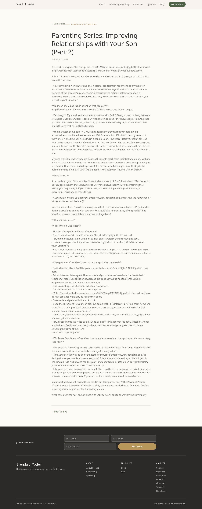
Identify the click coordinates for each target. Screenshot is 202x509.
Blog (162, 4)
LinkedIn (160, 479)
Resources (138, 4)
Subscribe (137, 446)
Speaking (151, 4)
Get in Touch (177, 4)
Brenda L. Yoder (25, 4)
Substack (160, 487)
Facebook (160, 471)
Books (124, 468)
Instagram (161, 475)
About (102, 4)
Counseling (91, 471)
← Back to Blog (58, 23)
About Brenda (92, 468)
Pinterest (160, 483)
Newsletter (161, 491)
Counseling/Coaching (119, 4)
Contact (159, 468)
